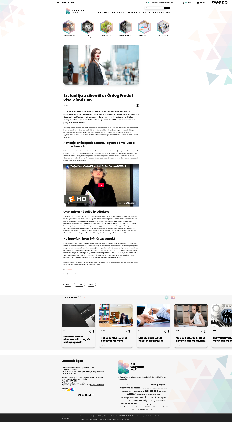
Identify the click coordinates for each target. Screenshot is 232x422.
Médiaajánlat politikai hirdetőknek (107, 416)
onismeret (157, 404)
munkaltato (161, 401)
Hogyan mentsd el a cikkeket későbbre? (118, 419)
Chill (65, 89)
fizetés (149, 388)
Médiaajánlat (93, 416)
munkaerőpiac (126, 401)
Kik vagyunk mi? (137, 367)
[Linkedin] (219, 2)
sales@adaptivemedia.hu (77, 379)
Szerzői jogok (102, 419)
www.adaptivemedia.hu (75, 383)
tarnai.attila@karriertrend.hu (83, 368)
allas (127, 385)
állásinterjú (135, 409)
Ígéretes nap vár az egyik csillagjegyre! (150, 339)
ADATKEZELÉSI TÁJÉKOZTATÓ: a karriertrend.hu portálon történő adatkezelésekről (140, 416)
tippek (147, 407)
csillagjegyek (158, 385)
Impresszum (83, 416)
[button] (173, 297)
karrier (79, 284)
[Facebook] (213, 2)
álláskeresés (144, 410)
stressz (126, 407)
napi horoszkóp (143, 404)
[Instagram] (216, 2)
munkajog (151, 401)
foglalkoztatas (158, 388)
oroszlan (164, 404)
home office (126, 391)
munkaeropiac (158, 397)
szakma (132, 407)
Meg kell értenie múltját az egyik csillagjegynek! (191, 339)
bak (141, 385)
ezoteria (125, 388)
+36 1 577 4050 (71, 381)
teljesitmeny (140, 407)
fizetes (144, 388)
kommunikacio (142, 394)
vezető (162, 407)
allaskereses (135, 385)
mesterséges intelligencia (129, 398)
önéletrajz (153, 409)
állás (166, 407)
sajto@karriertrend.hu (70, 373)
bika (148, 385)
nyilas (151, 404)
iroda (164, 391)
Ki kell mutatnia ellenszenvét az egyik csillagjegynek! (76, 339)
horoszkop (138, 391)
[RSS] (223, 2)
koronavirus (152, 394)
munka (143, 397)
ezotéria (135, 388)
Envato (69, 269)
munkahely (139, 400)
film (67, 284)
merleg (159, 394)
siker (91, 284)
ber (145, 385)
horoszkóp (151, 391)
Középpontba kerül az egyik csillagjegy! (114, 339)
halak (165, 388)
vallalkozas (155, 407)
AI (124, 385)
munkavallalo (129, 404)
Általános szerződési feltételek (88, 419)
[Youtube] (226, 2)
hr (160, 391)
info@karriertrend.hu (70, 369)
